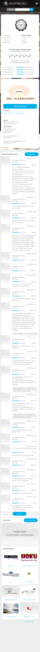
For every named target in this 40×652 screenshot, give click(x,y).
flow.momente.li (11, 600)
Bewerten (31, 154)
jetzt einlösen (30, 520)
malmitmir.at (11, 617)
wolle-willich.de (29, 600)
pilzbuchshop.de (20, 106)
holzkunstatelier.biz (29, 566)
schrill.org (29, 581)
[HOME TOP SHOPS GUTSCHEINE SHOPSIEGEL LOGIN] (31, 3)
